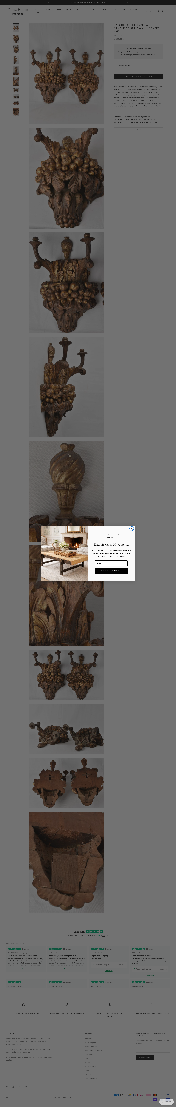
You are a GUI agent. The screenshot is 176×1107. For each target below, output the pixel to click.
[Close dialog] (132, 528)
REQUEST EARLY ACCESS (111, 571)
